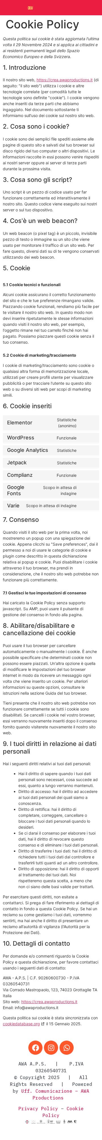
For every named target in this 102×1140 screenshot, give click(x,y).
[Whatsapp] (67, 1048)
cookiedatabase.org (21, 1023)
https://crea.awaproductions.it (65, 79)
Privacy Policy (38, 1108)
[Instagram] (51, 1048)
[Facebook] (35, 1048)
